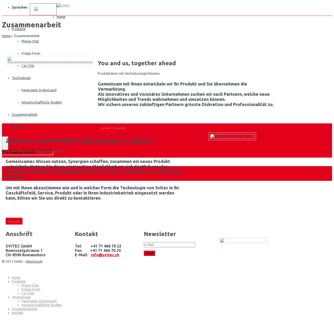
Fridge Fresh (31, 53)
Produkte (19, 281)
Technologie (21, 297)
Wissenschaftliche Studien (42, 305)
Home (61, 17)
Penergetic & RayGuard (39, 301)
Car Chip (28, 293)
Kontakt (17, 313)
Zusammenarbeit (24, 309)
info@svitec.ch (105, 255)
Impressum (34, 261)
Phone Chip (30, 41)
